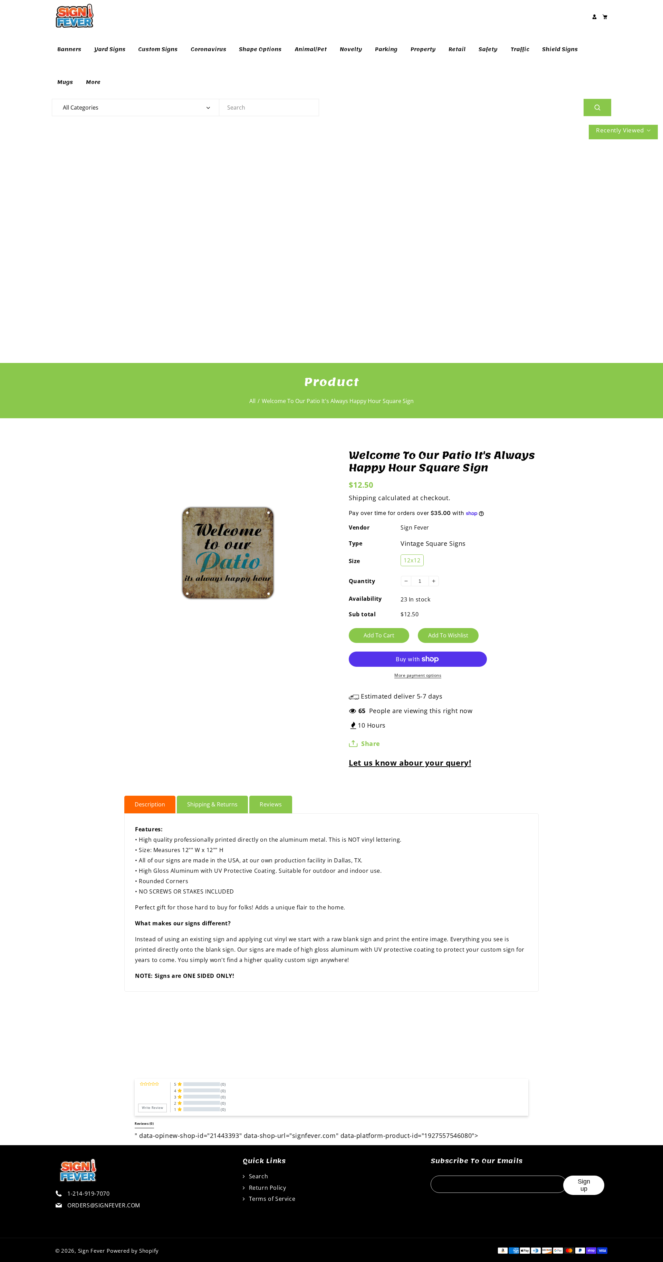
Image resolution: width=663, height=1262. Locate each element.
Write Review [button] (152, 1108)
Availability (365, 598)
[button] (604, 16)
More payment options (417, 675)
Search (257, 1176)
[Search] (597, 107)
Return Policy (266, 1187)
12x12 (412, 560)
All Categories (80, 107)
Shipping (362, 498)
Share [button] (370, 743)
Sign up (584, 1185)
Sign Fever (415, 527)
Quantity (362, 581)
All (252, 401)
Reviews (271, 804)
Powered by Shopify (133, 1250)
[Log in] (594, 16)
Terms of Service (271, 1199)
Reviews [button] (144, 1124)
